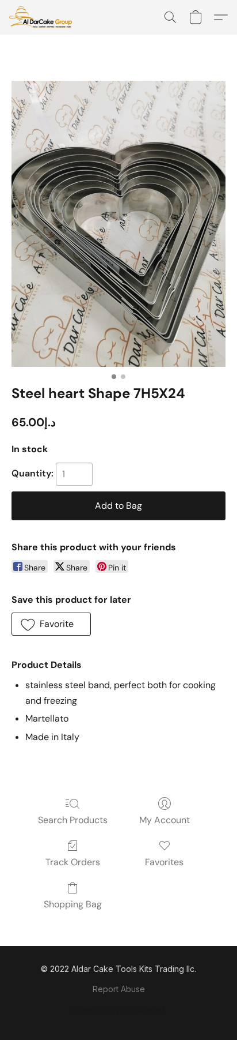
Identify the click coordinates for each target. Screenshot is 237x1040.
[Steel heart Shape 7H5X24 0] (118, 224)
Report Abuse (119, 989)
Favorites (164, 862)
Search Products (73, 820)
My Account (164, 820)
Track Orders (72, 862)
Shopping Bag (73, 904)
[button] (42, 17)
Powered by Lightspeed (118, 1009)
